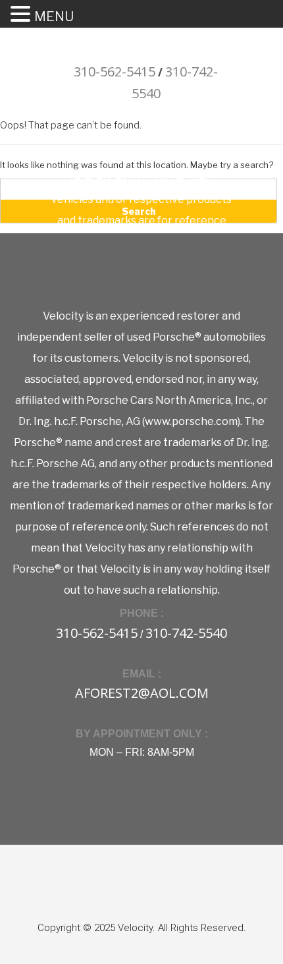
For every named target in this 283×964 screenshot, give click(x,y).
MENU (54, 16)
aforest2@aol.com (142, 693)
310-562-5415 (114, 71)
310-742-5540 (186, 633)
